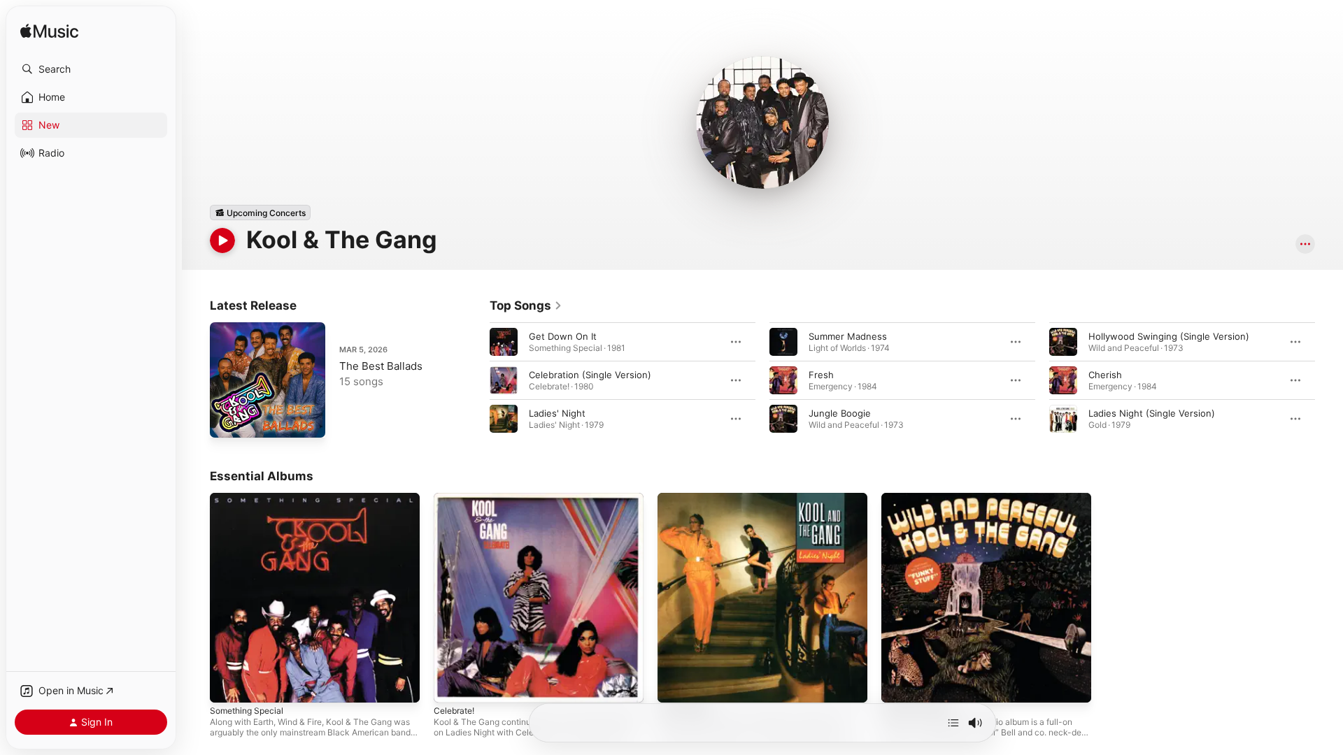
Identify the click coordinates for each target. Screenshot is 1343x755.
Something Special (250, 498)
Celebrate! (456, 498)
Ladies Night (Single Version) (1151, 413)
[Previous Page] (475, 380)
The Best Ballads (380, 366)
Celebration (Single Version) (590, 374)
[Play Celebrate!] (451, 685)
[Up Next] (953, 723)
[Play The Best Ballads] (227, 420)
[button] (90, 69)
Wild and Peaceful (920, 498)
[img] (49, 32)
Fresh (821, 374)
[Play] (222, 240)
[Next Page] (1329, 380)
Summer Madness (848, 336)
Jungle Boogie (840, 413)
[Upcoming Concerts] (260, 212)
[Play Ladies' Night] (675, 685)
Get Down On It (563, 336)
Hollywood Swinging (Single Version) (1168, 336)
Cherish (1105, 374)
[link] (526, 305)
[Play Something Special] (227, 685)
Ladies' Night (557, 413)
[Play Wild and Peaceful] (898, 685)
